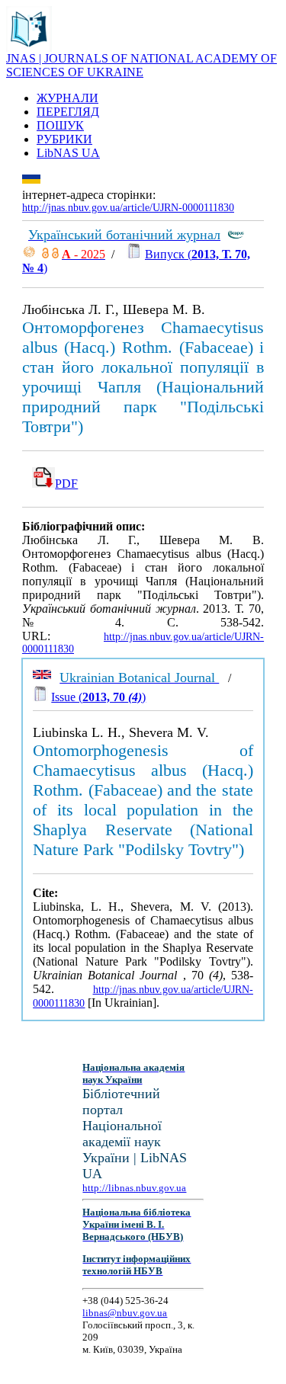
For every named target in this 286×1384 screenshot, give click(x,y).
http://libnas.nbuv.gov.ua (134, 1187)
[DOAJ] (45, 254)
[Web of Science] (29, 254)
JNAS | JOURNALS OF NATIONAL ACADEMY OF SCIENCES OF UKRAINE (141, 65)
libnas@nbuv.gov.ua (124, 1312)
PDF (66, 483)
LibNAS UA (68, 152)
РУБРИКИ (64, 139)
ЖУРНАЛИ (67, 97)
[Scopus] (236, 235)
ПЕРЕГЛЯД (68, 111)
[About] (29, 47)
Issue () (98, 696)
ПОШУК (60, 125)
